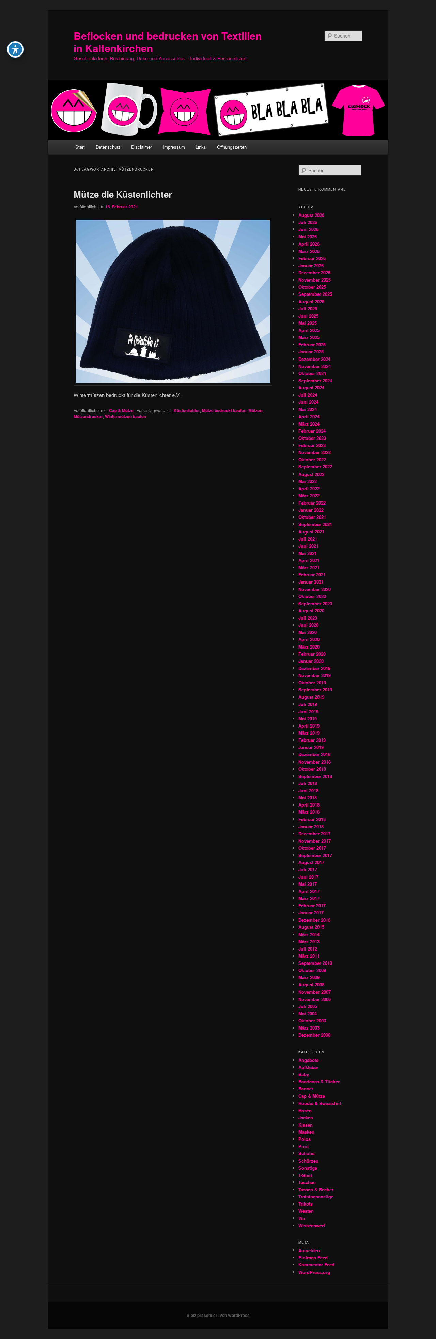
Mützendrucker (88, 416)
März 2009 (309, 977)
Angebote (308, 1060)
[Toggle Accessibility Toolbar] (15, 49)
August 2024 (311, 387)
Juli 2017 (307, 869)
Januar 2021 (311, 581)
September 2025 (315, 294)
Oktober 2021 (312, 517)
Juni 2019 (308, 711)
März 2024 (309, 423)
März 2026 (309, 251)
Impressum (174, 147)
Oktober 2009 (312, 970)
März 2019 (309, 733)
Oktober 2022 (312, 459)
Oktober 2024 (312, 373)
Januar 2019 (311, 747)
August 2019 (311, 697)
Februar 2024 (312, 431)
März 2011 (309, 956)
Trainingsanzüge (315, 1196)
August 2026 (311, 215)
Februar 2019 (312, 740)
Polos (304, 1139)
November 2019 (314, 675)
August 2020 (311, 610)
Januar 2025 (311, 351)
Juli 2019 (307, 704)
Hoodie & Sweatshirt (319, 1103)
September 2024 (315, 380)
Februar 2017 (312, 905)
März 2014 (309, 934)
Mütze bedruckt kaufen (224, 410)
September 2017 (315, 855)
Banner (305, 1088)
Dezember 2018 (314, 754)
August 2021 (311, 531)
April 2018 (309, 804)
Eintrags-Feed (313, 1257)
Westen (306, 1211)
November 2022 (314, 452)
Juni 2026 (308, 229)
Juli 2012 (307, 948)
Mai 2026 (307, 236)
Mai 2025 (307, 323)
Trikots (305, 1203)
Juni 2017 (308, 877)
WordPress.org (314, 1272)
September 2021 (315, 524)
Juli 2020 (307, 618)
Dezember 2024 (314, 359)
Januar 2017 (311, 912)
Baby (303, 1074)
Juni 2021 (308, 546)
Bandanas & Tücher (319, 1081)
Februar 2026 (312, 258)
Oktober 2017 (312, 848)
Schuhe (306, 1153)
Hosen (305, 1110)
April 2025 (309, 330)
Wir (302, 1218)
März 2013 (309, 941)
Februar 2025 (312, 344)
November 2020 (314, 589)
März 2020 (309, 646)
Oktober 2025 (312, 287)
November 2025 (314, 279)
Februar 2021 (312, 574)
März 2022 (309, 495)
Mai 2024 (307, 409)
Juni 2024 (308, 402)
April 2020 (309, 639)
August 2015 (311, 927)
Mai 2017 (307, 884)
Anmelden (309, 1250)
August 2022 (311, 474)
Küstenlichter (187, 410)
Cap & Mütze (121, 410)
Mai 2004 (307, 1013)
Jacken (305, 1117)
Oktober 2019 (312, 682)
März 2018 (309, 812)
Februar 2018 (312, 819)
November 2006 (314, 999)
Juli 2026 (307, 222)
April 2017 (309, 891)
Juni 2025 (308, 316)
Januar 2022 (311, 510)
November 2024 (314, 366)
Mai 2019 (307, 718)
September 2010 (315, 963)
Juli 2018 (307, 783)
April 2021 (309, 560)
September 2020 (315, 603)
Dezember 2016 (314, 919)
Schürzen (308, 1161)
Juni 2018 (308, 790)
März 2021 (309, 567)
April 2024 (309, 416)
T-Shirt (305, 1175)
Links (201, 147)
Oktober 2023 (312, 438)
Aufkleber (308, 1067)
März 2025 (309, 337)
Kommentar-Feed (316, 1264)
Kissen (305, 1124)
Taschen (307, 1182)
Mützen (255, 410)
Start (80, 147)
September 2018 (315, 776)
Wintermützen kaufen (125, 416)
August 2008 (311, 984)
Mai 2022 (307, 481)
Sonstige (307, 1168)
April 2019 (309, 725)
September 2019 (315, 689)
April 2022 (309, 488)
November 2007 (314, 992)
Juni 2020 (308, 625)
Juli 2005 (307, 1006)
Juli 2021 (307, 539)
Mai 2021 (307, 553)
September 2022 (315, 466)
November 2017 (314, 841)
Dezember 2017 (314, 833)
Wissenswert (311, 1225)
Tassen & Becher (315, 1189)
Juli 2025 (307, 308)
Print (303, 1146)
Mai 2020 (307, 632)
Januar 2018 (311, 826)
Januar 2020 (311, 661)
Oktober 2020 (312, 596)
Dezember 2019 (314, 668)
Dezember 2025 (314, 272)
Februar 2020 (312, 654)
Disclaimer (141, 147)
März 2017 (309, 898)
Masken (306, 1132)
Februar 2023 (312, 445)
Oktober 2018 (312, 769)
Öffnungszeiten (232, 147)
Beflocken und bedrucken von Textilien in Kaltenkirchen (168, 41)
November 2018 (314, 762)
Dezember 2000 (314, 1035)
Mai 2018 (307, 797)
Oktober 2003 (312, 1020)
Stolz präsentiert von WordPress (218, 1315)
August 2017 (311, 862)
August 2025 (311, 301)
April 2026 (309, 244)
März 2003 (309, 1027)
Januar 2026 (311, 265)
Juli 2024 (307, 395)
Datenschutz (108, 147)
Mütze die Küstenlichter (123, 194)
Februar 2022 (312, 502)
